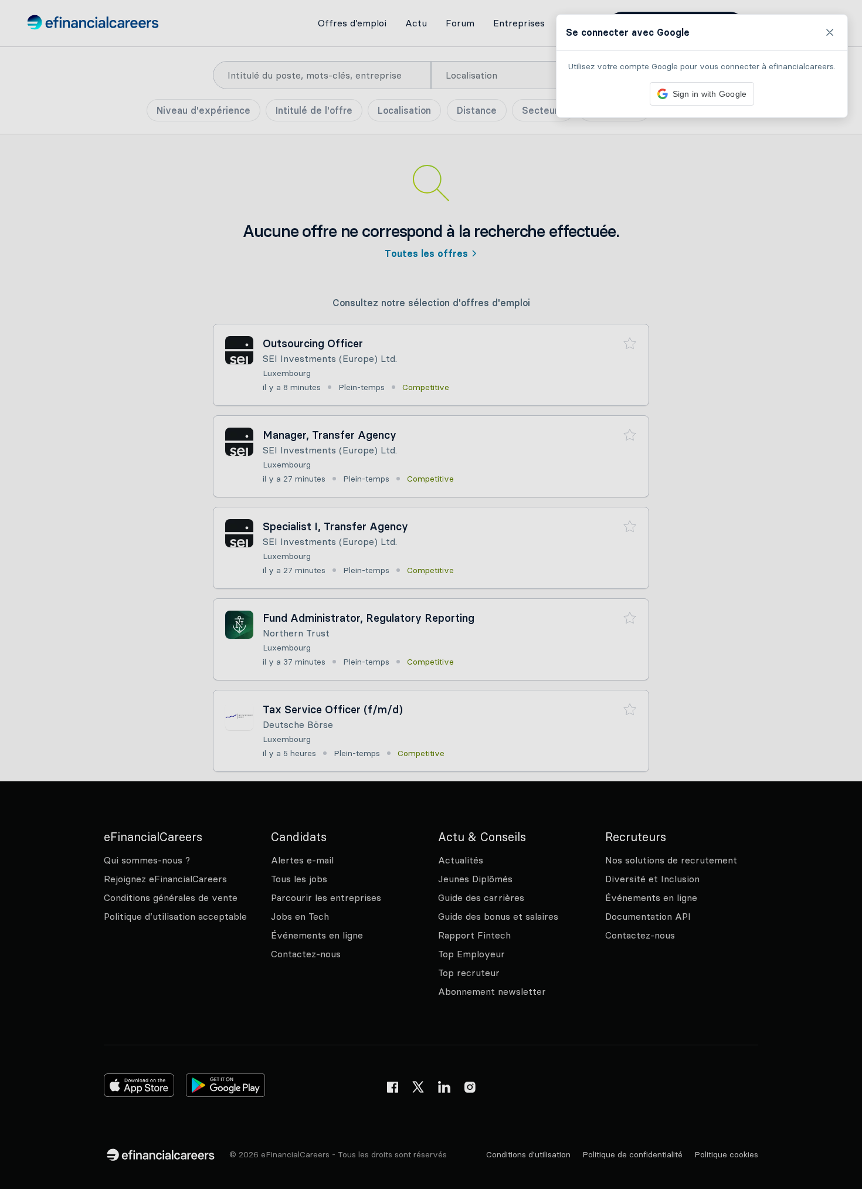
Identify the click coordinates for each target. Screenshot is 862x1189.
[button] (431, 594)
